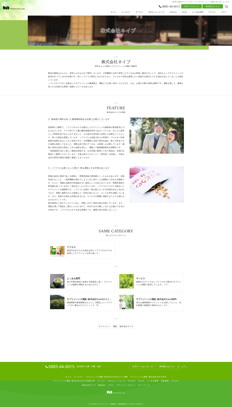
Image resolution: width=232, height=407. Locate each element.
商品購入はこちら (213, 6)
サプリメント (104, 326)
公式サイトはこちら (191, 6)
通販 (115, 326)
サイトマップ (144, 385)
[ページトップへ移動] (184, 366)
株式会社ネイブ (126, 326)
